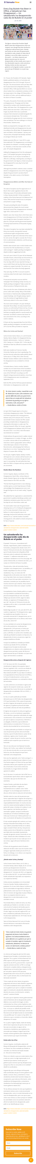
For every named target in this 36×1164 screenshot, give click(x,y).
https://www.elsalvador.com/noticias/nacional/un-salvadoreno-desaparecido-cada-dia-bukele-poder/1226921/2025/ (20, 528)
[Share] (31, 1160)
